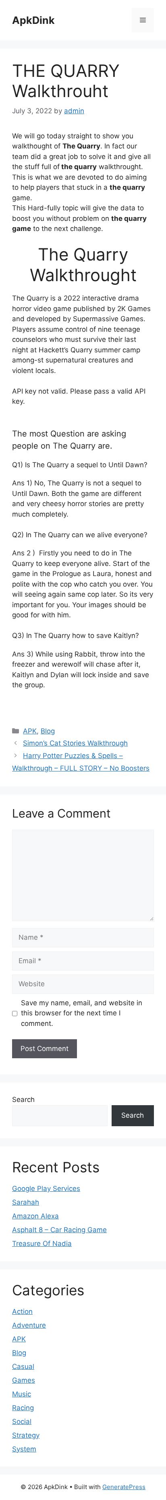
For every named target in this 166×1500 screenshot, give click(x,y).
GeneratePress (123, 1487)
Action (22, 1311)
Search (23, 1099)
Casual (23, 1366)
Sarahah (25, 1202)
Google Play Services (46, 1188)
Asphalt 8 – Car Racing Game (59, 1230)
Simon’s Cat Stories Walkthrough (75, 743)
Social (21, 1421)
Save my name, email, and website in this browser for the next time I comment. (81, 1013)
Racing (23, 1408)
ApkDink (33, 20)
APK (30, 731)
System (24, 1449)
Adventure (29, 1325)
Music (21, 1394)
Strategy (25, 1435)
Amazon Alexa (35, 1216)
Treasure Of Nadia (42, 1243)
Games (23, 1380)
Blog (48, 731)
